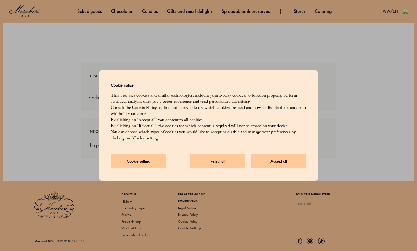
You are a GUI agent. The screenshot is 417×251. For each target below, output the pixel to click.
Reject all (217, 161)
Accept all (278, 161)
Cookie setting (138, 161)
